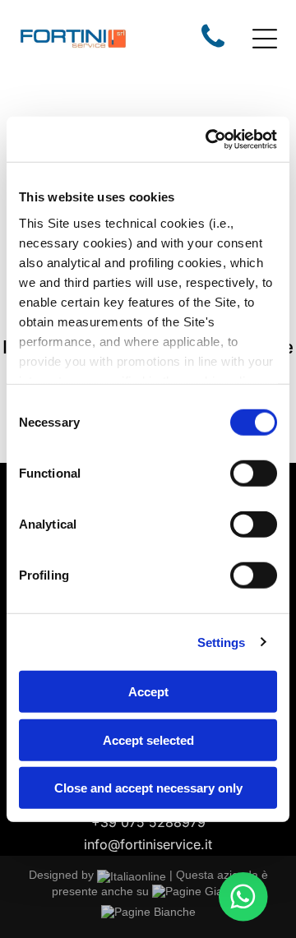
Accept (148, 692)
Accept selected (148, 739)
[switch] (253, 473)
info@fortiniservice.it (148, 844)
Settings (221, 642)
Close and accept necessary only (148, 788)
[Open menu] (264, 38)
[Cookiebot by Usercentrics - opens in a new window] (209, 139)
